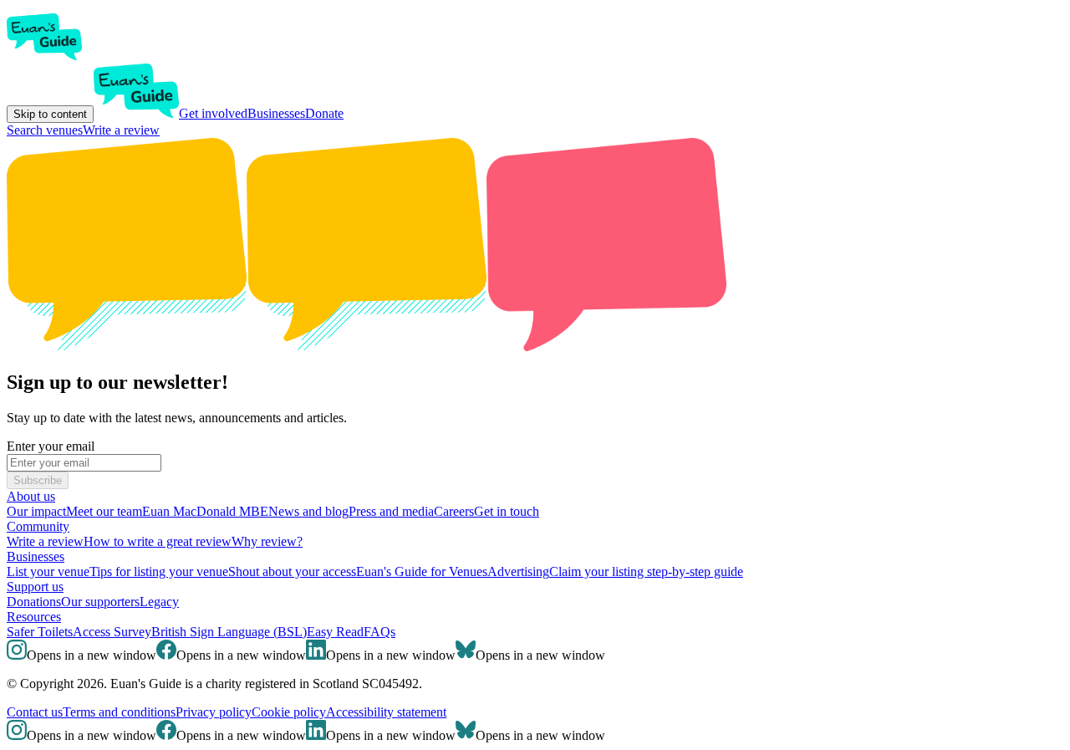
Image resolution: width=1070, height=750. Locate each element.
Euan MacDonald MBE (205, 511)
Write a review (121, 130)
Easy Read (335, 632)
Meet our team (104, 511)
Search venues (45, 130)
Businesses (276, 113)
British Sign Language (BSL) (229, 632)
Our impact (36, 511)
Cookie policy (289, 712)
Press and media (391, 511)
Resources (34, 617)
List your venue (48, 571)
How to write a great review (158, 541)
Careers (454, 511)
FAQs (379, 632)
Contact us (35, 712)
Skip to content (50, 114)
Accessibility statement (386, 712)
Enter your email (50, 446)
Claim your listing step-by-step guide (646, 571)
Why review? (267, 541)
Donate (324, 113)
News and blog (308, 511)
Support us (35, 586)
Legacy (159, 601)
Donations (34, 601)
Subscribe (37, 480)
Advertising (518, 571)
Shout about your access (292, 571)
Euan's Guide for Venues (421, 571)
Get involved (213, 113)
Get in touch (506, 511)
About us (31, 496)
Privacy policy (214, 712)
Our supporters (100, 601)
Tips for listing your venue (158, 571)
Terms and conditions (119, 712)
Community (38, 526)
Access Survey (112, 632)
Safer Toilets (40, 632)
